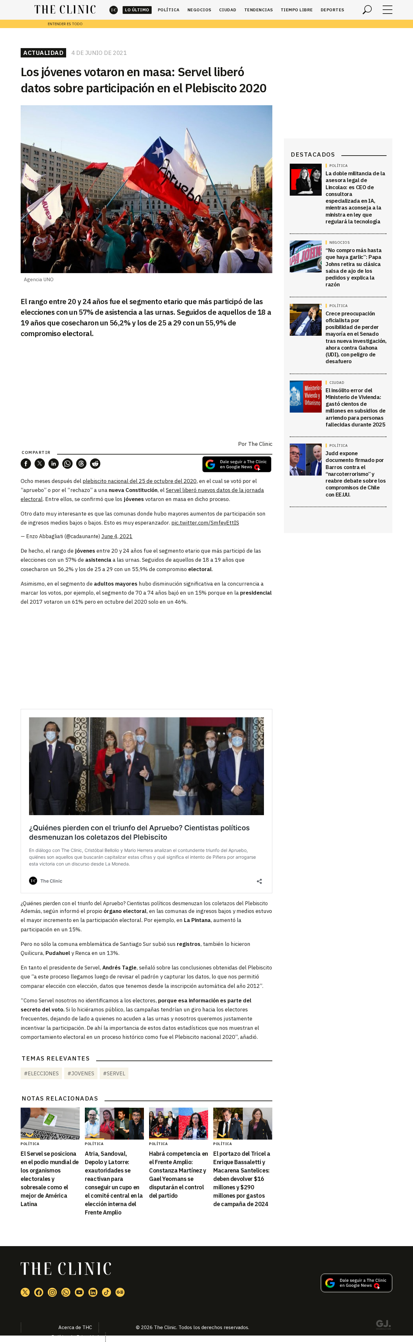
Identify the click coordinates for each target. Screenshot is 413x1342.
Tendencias (258, 10)
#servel (114, 1073)
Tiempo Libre (297, 10)
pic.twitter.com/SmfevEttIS (205, 522)
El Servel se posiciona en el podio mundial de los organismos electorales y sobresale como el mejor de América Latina (50, 1179)
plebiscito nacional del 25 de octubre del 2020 (139, 481)
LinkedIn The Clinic (92, 1292)
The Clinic (113, 10)
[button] (26, 463)
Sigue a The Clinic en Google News (236, 464)
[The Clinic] (65, 9)
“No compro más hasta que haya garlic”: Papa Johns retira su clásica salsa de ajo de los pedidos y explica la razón (353, 267)
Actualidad (43, 52)
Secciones (387, 9)
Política (169, 10)
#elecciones (41, 1073)
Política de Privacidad (75, 1337)
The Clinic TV (79, 1292)
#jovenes (80, 1073)
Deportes (332, 10)
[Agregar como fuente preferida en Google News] (356, 1290)
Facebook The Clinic (38, 1292)
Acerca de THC (75, 1327)
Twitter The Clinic (25, 1292)
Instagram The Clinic (52, 1292)
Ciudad (228, 10)
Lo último (137, 10)
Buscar (367, 9)
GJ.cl (383, 1326)
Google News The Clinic (120, 1292)
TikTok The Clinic (106, 1292)
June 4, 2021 (117, 536)
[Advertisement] (146, 657)
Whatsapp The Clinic (65, 1292)
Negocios (199, 10)
